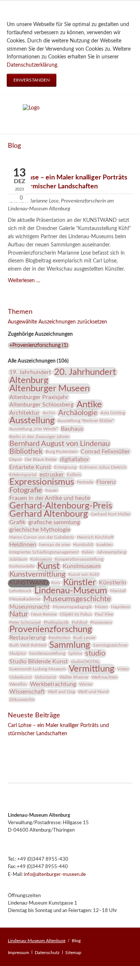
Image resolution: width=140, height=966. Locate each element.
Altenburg (28, 380)
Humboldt (83, 544)
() (38, 345)
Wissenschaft (27, 692)
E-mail (44, 744)
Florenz (106, 482)
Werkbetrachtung (53, 684)
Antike (89, 404)
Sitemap (73, 952)
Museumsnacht (29, 607)
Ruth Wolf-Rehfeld (27, 645)
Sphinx (75, 653)
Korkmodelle (21, 566)
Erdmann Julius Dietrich (103, 467)
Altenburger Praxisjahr (38, 397)
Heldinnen (22, 545)
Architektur (24, 413)
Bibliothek (26, 451)
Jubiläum (18, 559)
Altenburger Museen (49, 388)
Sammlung (69, 645)
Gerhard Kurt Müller (110, 514)
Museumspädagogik (72, 607)
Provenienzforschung (50, 629)
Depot (15, 459)
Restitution (59, 637)
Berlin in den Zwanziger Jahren (39, 436)
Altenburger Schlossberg (41, 405)
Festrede (85, 482)
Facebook (14, 744)
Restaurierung (27, 638)
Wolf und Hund (93, 691)
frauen (51, 490)
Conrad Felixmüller (105, 452)
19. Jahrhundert (30, 372)
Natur (18, 614)
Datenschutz (47, 952)
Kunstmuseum (81, 566)
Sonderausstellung (47, 653)
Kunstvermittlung (37, 574)
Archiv (49, 413)
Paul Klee (104, 614)
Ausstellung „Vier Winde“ (33, 429)
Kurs (55, 582)
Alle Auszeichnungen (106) (38, 361)
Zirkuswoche (21, 699)
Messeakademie (24, 599)
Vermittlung (91, 668)
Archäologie (77, 413)
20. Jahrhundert (85, 372)
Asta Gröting (112, 413)
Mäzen (101, 607)
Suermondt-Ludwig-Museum (37, 669)
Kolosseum (41, 559)
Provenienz (101, 622)
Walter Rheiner (73, 677)
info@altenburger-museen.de (55, 874)
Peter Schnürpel (25, 622)
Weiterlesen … (24, 280)
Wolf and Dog (61, 691)
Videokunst (20, 677)
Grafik (17, 522)
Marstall (118, 591)
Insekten (104, 544)
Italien (88, 552)
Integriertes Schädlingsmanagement (44, 552)
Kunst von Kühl (83, 574)
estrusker (52, 475)
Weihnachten (104, 677)
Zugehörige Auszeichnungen (40, 334)
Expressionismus (41, 482)
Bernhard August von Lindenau (59, 443)
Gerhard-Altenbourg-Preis (60, 505)
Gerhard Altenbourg (48, 514)
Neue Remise (44, 614)
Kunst (48, 566)
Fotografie (25, 490)
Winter (86, 684)
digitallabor (74, 459)
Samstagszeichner (110, 645)
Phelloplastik (56, 622)
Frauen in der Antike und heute (49, 498)
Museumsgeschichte (77, 599)
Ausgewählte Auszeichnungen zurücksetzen (57, 322)
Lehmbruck (20, 591)
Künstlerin (112, 583)
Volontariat (45, 677)
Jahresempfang (111, 552)
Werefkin (18, 684)
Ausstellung (32, 420)
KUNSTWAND (28, 583)
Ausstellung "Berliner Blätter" (85, 420)
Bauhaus (72, 429)
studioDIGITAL (85, 661)
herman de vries (54, 544)
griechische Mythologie (39, 530)
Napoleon (120, 607)
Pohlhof (79, 622)
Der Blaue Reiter (41, 459)
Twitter (29, 744)
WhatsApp (59, 744)
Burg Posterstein (62, 451)
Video (123, 669)
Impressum (18, 952)
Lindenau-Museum (70, 590)
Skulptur (17, 653)
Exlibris (74, 474)
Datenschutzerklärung (32, 65)
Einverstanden (31, 80)
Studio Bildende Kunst (38, 661)
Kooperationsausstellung (79, 559)
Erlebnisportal (23, 474)
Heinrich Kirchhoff (95, 537)
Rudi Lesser (84, 637)
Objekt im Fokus (76, 614)
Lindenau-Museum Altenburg (36, 940)
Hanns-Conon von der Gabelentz (41, 537)
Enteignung (65, 467)
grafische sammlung (54, 522)
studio (95, 653)
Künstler (79, 582)
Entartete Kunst (30, 467)
